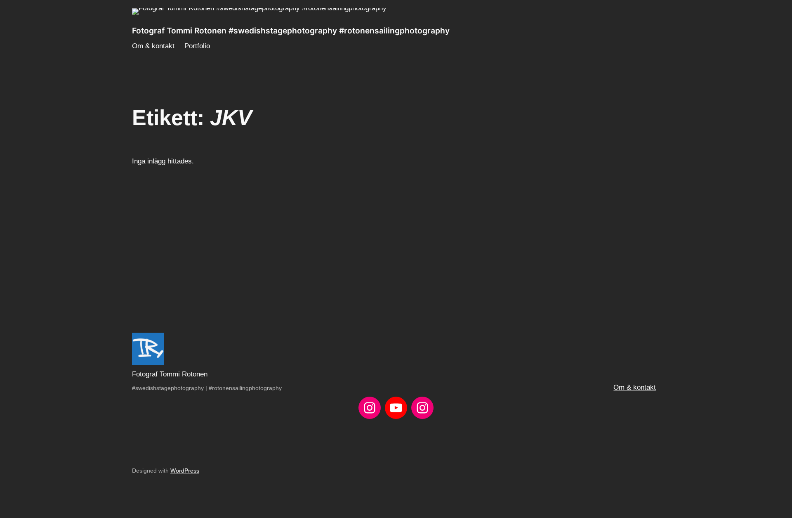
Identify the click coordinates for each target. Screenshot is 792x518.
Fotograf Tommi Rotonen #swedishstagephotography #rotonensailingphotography (291, 30)
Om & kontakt (634, 387)
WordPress (184, 470)
